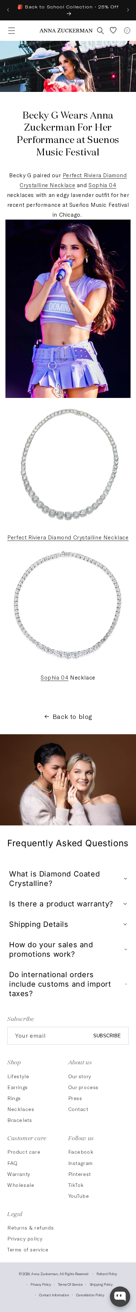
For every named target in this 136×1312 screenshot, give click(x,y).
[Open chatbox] (120, 1296)
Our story (79, 1076)
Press (75, 1098)
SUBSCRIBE (107, 1035)
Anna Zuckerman (44, 1274)
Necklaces (20, 1109)
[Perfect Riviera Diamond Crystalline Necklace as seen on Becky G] (68, 527)
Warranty (18, 1174)
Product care (23, 1152)
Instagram (80, 1163)
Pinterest (79, 1174)
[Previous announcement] (8, 10)
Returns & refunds (30, 1227)
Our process (83, 1087)
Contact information (54, 1295)
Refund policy (106, 1274)
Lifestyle (18, 1076)
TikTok (76, 1185)
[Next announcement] (128, 10)
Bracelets (19, 1120)
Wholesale (20, 1185)
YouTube (78, 1196)
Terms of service (28, 1249)
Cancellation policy (90, 1295)
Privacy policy (24, 1238)
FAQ (12, 1163)
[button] (9, 31)
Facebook (81, 1152)
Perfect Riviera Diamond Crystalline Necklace (67, 537)
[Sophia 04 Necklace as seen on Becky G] (68, 667)
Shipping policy (101, 1284)
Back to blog (72, 716)
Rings (14, 1098)
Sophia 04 (102, 185)
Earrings (17, 1087)
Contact (78, 1109)
